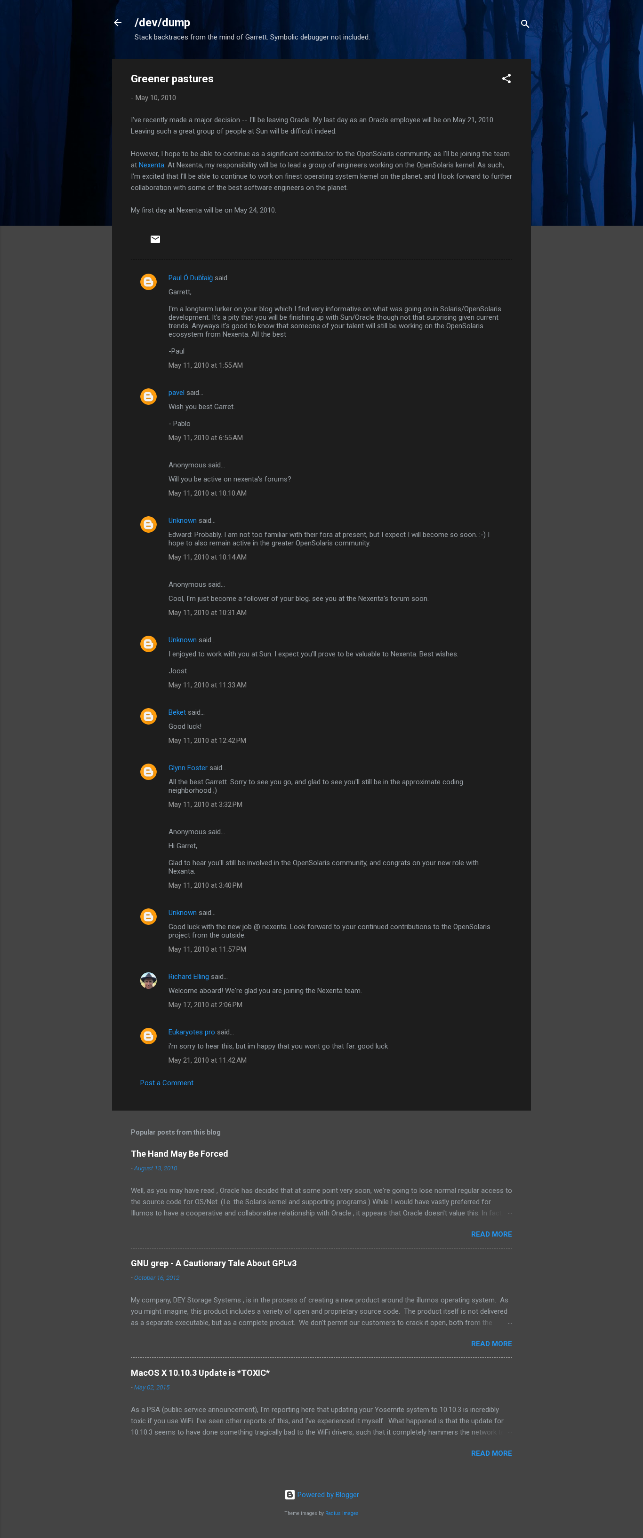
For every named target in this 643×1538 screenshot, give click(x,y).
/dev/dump (162, 22)
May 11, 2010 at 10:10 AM (208, 493)
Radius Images (342, 1513)
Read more (491, 1234)
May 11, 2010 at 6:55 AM (206, 438)
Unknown (183, 520)
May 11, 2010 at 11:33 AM (208, 685)
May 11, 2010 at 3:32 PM (205, 804)
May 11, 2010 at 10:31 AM (208, 612)
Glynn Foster (188, 768)
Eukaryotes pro (192, 1032)
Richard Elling (189, 976)
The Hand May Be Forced (179, 1154)
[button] (506, 80)
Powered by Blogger (327, 1495)
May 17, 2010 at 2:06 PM (205, 1005)
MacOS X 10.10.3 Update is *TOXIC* (200, 1373)
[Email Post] (155, 242)
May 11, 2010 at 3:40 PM (205, 885)
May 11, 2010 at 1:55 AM (206, 365)
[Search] (525, 25)
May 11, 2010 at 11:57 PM (207, 949)
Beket (177, 712)
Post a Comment (166, 1083)
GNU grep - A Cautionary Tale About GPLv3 (214, 1263)
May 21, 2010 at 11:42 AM (208, 1060)
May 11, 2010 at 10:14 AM (208, 557)
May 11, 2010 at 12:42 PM (207, 740)
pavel (177, 392)
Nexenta (151, 165)
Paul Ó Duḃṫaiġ (191, 278)
